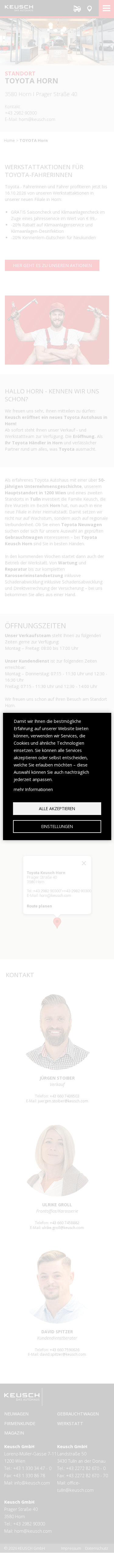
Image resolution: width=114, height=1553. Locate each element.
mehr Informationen (33, 789)
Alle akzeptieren (57, 808)
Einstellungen (57, 826)
